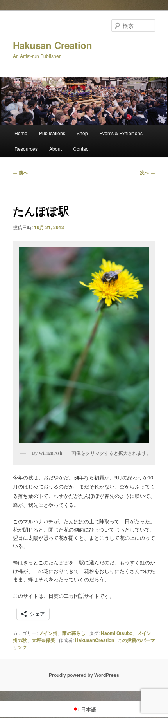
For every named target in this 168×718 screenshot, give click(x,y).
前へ (20, 172)
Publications (52, 133)
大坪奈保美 (43, 640)
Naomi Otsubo (116, 633)
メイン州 (48, 633)
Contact (81, 148)
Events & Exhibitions (121, 133)
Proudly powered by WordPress (84, 674)
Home (20, 133)
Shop (82, 133)
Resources (26, 148)
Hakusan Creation (52, 45)
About (55, 148)
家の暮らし (74, 633)
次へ (147, 172)
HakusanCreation (94, 640)
